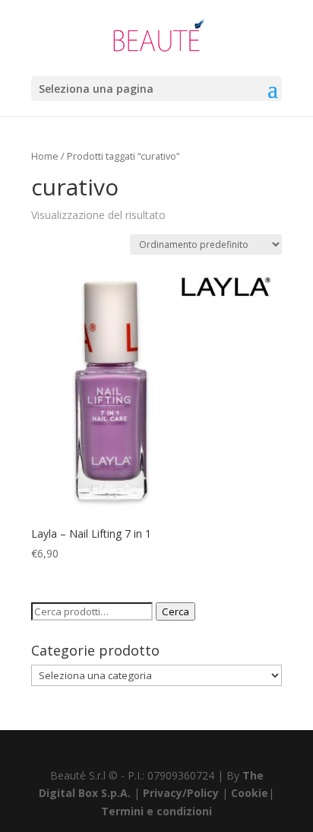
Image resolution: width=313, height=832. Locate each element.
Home (44, 156)
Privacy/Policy (181, 793)
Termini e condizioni (156, 811)
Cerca (175, 611)
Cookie (249, 793)
